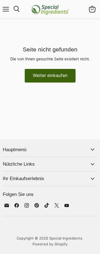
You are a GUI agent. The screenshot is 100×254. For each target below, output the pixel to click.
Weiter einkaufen (50, 75)
